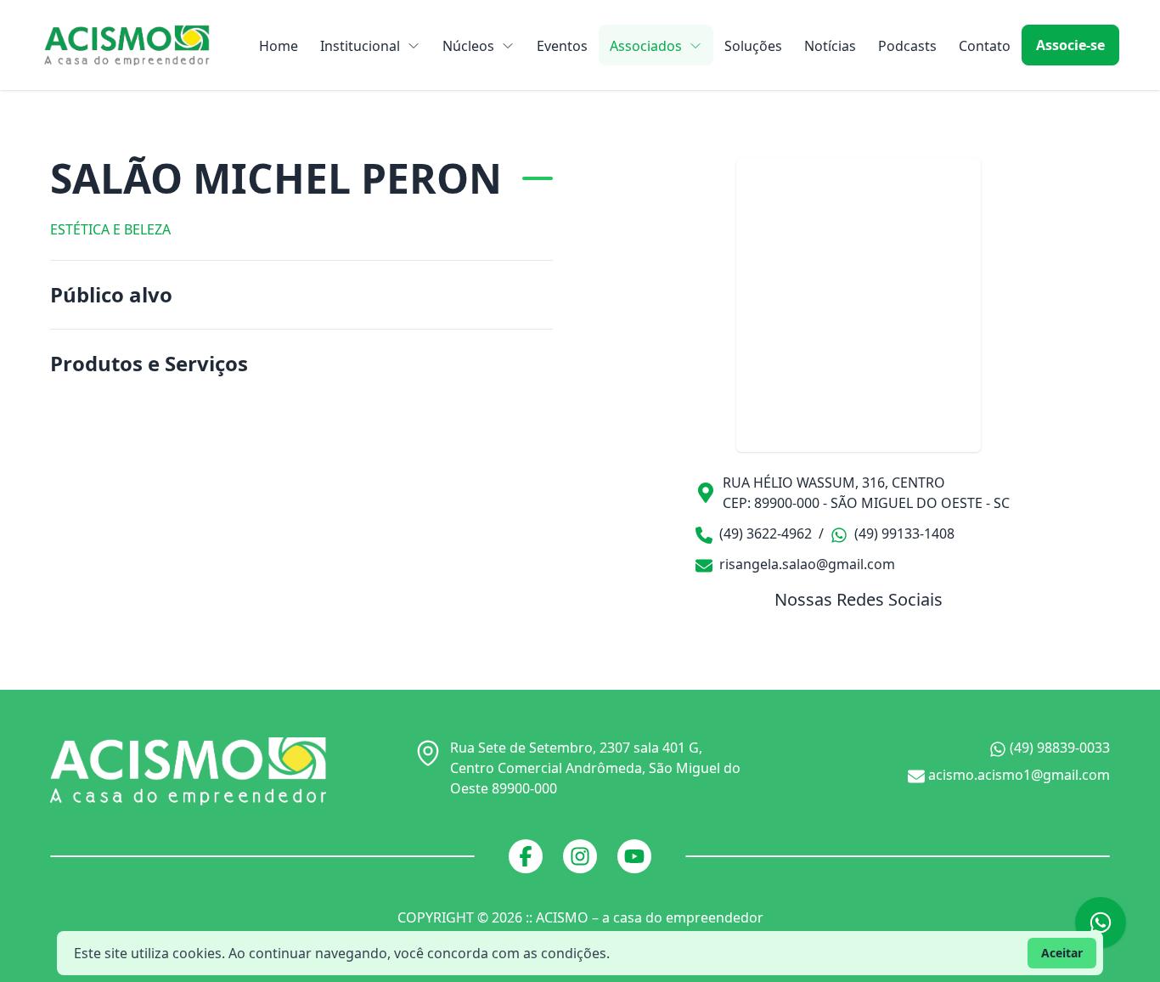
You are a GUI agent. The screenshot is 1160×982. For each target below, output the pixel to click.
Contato (985, 46)
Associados (646, 46)
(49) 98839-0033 (1058, 747)
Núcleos (468, 46)
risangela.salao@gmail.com (805, 564)
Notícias (830, 46)
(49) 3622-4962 (764, 533)
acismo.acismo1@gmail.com (1017, 774)
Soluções (753, 46)
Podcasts (907, 46)
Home (278, 46)
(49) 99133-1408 (902, 533)
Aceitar (1062, 953)
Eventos (562, 46)
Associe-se (1070, 45)
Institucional (360, 46)
